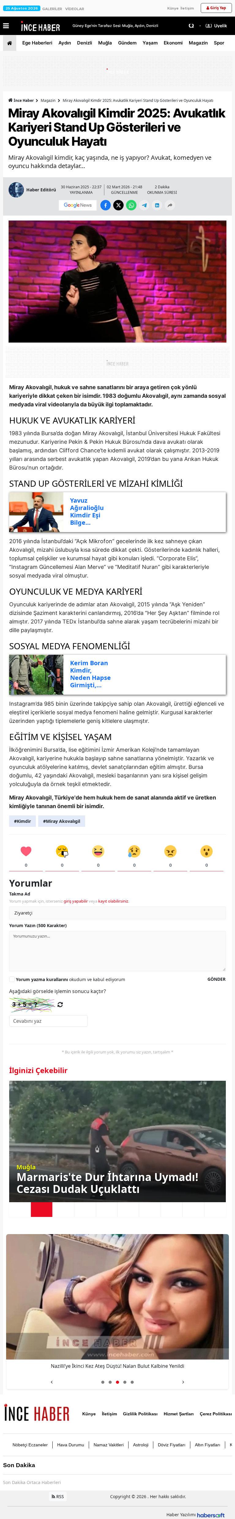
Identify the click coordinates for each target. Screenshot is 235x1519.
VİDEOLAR (74, 9)
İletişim (187, 8)
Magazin (198, 43)
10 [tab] (215, 1209)
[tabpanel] (117, 1141)
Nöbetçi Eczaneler (30, 1444)
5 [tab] (107, 1209)
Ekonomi (173, 43)
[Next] (183, 1380)
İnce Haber (24, 100)
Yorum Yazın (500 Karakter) (38, 925)
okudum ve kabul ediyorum (70, 979)
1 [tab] (20, 1209)
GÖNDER (216, 979)
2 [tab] (41, 1209)
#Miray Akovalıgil (61, 821)
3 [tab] (63, 1209)
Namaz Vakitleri (109, 1444)
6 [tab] (128, 1209)
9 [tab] (193, 1209)
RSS (59, 1496)
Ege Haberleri (37, 43)
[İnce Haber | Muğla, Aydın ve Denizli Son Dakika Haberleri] (36, 1413)
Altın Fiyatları (207, 1444)
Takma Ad (19, 894)
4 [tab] (85, 1209)
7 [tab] (150, 1209)
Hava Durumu (70, 1444)
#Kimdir (22, 821)
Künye (173, 8)
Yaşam (150, 43)
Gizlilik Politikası (140, 1413)
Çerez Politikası (216, 1413)
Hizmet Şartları (179, 1413)
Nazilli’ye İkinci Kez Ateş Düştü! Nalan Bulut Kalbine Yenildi (117, 1366)
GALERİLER (52, 9)
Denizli (84, 43)
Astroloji (140, 1444)
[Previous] (52, 1380)
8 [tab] (171, 1209)
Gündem (127, 43)
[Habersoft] (211, 1514)
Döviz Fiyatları (171, 1444)
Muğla (105, 43)
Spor (219, 43)
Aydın (64, 43)
